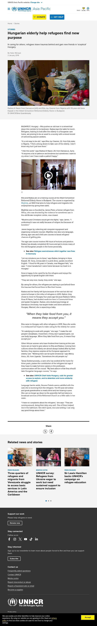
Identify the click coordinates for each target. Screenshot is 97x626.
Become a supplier (15, 589)
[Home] (20, 9)
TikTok (31, 539)
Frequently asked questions (19, 571)
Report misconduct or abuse (19, 582)
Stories (17, 23)
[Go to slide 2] (49, 501)
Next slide (86, 456)
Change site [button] (35, 2)
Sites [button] (88, 10)
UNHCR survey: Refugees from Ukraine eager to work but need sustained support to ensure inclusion (48, 480)
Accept (88, 617)
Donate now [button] (15, 523)
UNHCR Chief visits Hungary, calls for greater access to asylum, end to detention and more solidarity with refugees (49, 378)
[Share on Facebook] (51, 431)
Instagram (14, 539)
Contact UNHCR (14, 574)
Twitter (20, 539)
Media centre (13, 578)
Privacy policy (12, 612)
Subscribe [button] (14, 558)
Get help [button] (58, 17)
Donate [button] (84, 10)
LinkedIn (36, 539)
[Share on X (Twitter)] (45, 431)
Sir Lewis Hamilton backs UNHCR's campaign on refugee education (75, 477)
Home (10, 23)
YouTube (25, 539)
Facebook (9, 539)
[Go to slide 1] (47, 501)
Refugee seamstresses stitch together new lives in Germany (50, 252)
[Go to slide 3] (51, 501)
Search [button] (78, 10)
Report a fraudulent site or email (21, 586)
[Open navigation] (9, 9)
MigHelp (24, 203)
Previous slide (10, 456)
